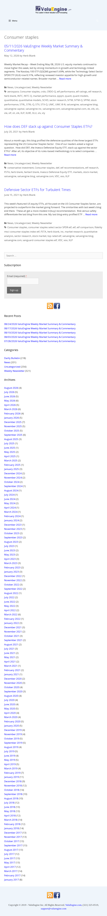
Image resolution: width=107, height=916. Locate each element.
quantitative (11, 100)
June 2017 (9, 858)
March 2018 (10, 819)
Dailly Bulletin (12, 358)
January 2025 (11, 469)
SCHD (45, 100)
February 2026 (12, 413)
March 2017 (10, 871)
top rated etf (54, 236)
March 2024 (10, 511)
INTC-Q (28, 95)
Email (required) (17, 276)
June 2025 (9, 447)
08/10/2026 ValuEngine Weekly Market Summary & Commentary (40, 332)
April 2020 (10, 712)
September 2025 (13, 434)
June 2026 (9, 396)
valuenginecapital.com (73, 108)
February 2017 (12, 875)
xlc (97, 108)
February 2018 (12, 824)
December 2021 (13, 627)
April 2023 (10, 559)
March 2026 (10, 409)
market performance (44, 95)
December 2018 (13, 781)
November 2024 (13, 477)
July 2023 (9, 546)
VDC (57, 176)
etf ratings (81, 91)
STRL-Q (30, 104)
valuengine (73, 104)
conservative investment (20, 167)
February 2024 (12, 516)
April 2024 (10, 507)
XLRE (28, 113)
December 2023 (13, 524)
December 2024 (13, 473)
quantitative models (30, 100)
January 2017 (11, 879)
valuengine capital (14, 108)
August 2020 (11, 695)
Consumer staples (30, 91)
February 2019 (12, 772)
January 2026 (11, 417)
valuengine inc (34, 108)
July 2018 (9, 802)
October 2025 (11, 430)
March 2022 (10, 614)
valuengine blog (89, 104)
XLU (34, 113)
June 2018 (9, 807)
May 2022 (9, 605)
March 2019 (10, 768)
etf (74, 227)
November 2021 (13, 631)
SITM (70, 100)
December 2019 (13, 730)
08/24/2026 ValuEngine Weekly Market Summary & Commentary (40, 324)
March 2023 (10, 563)
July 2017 (9, 854)
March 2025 (10, 460)
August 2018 (11, 798)
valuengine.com (51, 108)
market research (74, 231)
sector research (57, 100)
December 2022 (13, 576)
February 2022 (12, 618)
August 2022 (11, 593)
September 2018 (13, 794)
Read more (65, 78)
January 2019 (11, 777)
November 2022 (13, 580)
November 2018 (13, 785)
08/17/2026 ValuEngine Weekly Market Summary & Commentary (40, 328)
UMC (51, 104)
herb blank (10, 95)
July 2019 (9, 751)
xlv (39, 113)
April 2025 (10, 456)
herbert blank (31, 172)
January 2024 (11, 520)
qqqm (60, 95)
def (57, 167)
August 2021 (11, 644)
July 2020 (9, 700)
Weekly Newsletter (42, 87)
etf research (94, 91)
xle (5, 113)
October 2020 (11, 687)
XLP (22, 113)
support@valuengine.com (53, 908)
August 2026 (11, 387)
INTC (20, 95)
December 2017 (13, 832)
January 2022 (11, 623)
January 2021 (11, 674)
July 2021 (9, 648)
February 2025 (12, 464)
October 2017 (11, 841)
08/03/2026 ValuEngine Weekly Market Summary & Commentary (40, 337)
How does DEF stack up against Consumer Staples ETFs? (48, 126)
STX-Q (44, 104)
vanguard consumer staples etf (40, 240)
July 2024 (9, 494)
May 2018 (9, 811)
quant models (80, 95)
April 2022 (10, 610)
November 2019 (13, 734)
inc (62, 231)
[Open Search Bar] (97, 20)
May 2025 (9, 452)
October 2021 (11, 635)
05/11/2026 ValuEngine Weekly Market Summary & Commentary (43, 48)
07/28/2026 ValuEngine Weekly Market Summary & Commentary (40, 341)
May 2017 (9, 862)
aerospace (13, 91)
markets (77, 172)
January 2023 (11, 571)
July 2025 (9, 443)
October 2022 (11, 584)
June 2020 (9, 704)
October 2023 (11, 533)
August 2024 (11, 490)
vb (88, 108)
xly (43, 113)
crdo (43, 91)
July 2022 (9, 597)
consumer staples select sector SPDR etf (50, 227)
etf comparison (85, 227)
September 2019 (13, 742)
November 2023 (13, 529)
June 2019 (9, 755)
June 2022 (9, 601)
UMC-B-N (60, 104)
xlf (9, 113)
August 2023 (11, 541)
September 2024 (13, 486)
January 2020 (11, 725)
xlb (93, 108)
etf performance (66, 91)
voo (62, 176)
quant (68, 95)
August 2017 (11, 849)
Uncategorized (22, 87)
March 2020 (10, 717)
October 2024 (11, 482)
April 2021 (10, 661)
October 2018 (11, 789)
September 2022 (13, 588)
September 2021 (13, 640)
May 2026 (9, 400)
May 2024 (9, 503)
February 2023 (12, 567)
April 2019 (10, 764)
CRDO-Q (51, 91)
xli (13, 113)
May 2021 (9, 657)
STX (37, 104)
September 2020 (13, 691)
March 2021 (10, 665)
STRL (22, 104)
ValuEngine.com (73, 905)
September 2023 (13, 537)
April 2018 (10, 815)
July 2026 (9, 392)
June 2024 (9, 499)
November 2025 (13, 426)
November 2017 (13, 836)
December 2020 (13, 678)
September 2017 (13, 845)
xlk (17, 113)
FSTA (7, 172)
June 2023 (9, 550)
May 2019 (9, 759)
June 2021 (9, 653)
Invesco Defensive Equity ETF (56, 172)
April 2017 (10, 866)
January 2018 (11, 828)
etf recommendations (72, 167)
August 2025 (11, 439)
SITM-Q (78, 100)
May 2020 (9, 708)
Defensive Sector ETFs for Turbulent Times (37, 189)
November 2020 (13, 682)
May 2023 (9, 554)
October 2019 (11, 738)
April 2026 (10, 405)
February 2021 (12, 670)
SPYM (87, 100)
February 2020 (12, 721)
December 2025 (13, 422)
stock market (90, 172)
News (10, 87)
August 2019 (11, 747)
